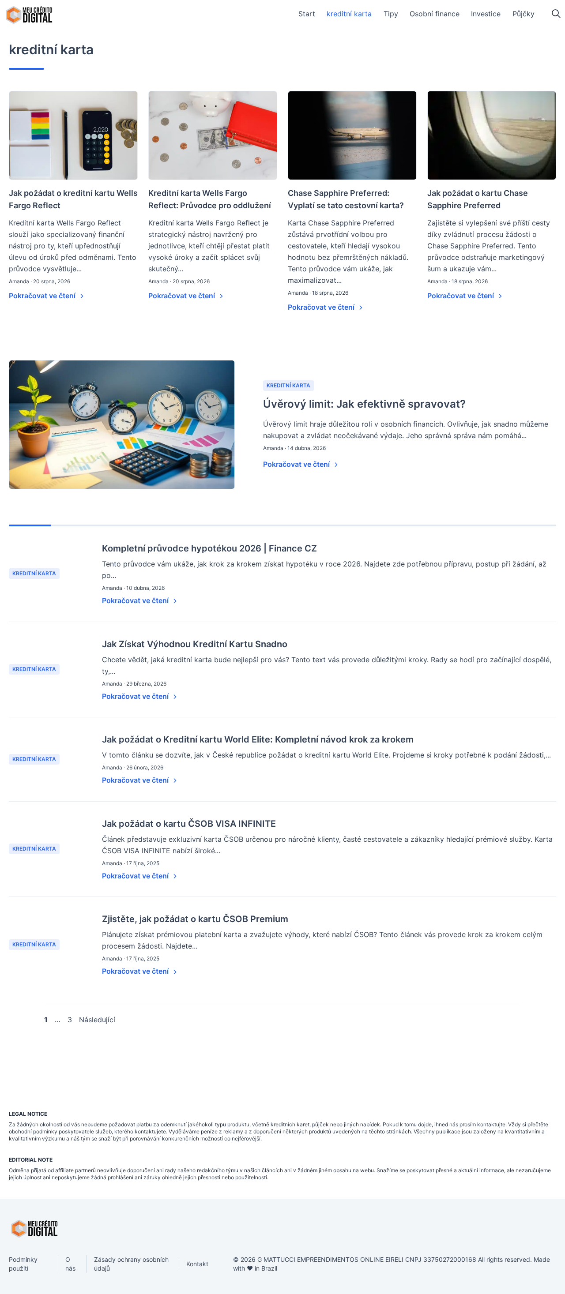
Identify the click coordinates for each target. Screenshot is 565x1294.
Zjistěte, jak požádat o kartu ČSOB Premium (195, 919)
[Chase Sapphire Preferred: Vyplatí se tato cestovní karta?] (352, 135)
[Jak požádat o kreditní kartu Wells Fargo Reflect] (73, 135)
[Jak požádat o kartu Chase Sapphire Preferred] (492, 135)
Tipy (391, 13)
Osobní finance (435, 13)
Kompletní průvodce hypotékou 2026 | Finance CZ (209, 548)
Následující (97, 1019)
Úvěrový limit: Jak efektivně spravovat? (364, 404)
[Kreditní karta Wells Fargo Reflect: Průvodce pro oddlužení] (213, 135)
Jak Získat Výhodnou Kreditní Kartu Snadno (194, 644)
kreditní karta (349, 13)
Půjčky (523, 13)
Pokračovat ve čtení (43, 295)
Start (306, 13)
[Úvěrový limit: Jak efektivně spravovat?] (121, 424)
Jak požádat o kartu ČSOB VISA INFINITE (189, 823)
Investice (486, 13)
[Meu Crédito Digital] (29, 15)
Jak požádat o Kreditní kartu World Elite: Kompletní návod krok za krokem (258, 739)
